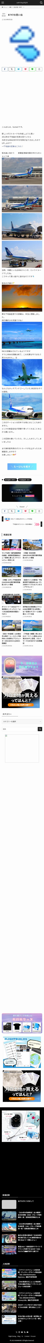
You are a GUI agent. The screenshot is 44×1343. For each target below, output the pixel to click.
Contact (26, 1336)
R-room (33, 1336)
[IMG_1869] (22, 239)
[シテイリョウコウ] (22, 2)
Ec (22, 1336)
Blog (18, 1336)
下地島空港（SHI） (24, 480)
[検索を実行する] (40, 729)
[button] (5, 69)
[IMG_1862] (22, 183)
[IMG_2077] (22, 385)
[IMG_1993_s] (22, 348)
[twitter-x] (17, 1332)
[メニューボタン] (2, 2)
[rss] (25, 1332)
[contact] (27, 1332)
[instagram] (19, 1332)
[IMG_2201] (22, 419)
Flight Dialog (12, 1336)
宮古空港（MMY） (10, 480)
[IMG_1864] (22, 211)
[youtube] (22, 1332)
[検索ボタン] (41, 2)
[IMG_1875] (22, 267)
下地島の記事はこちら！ (13, 146)
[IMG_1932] (22, 311)
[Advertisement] (22, 96)
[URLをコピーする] (39, 69)
